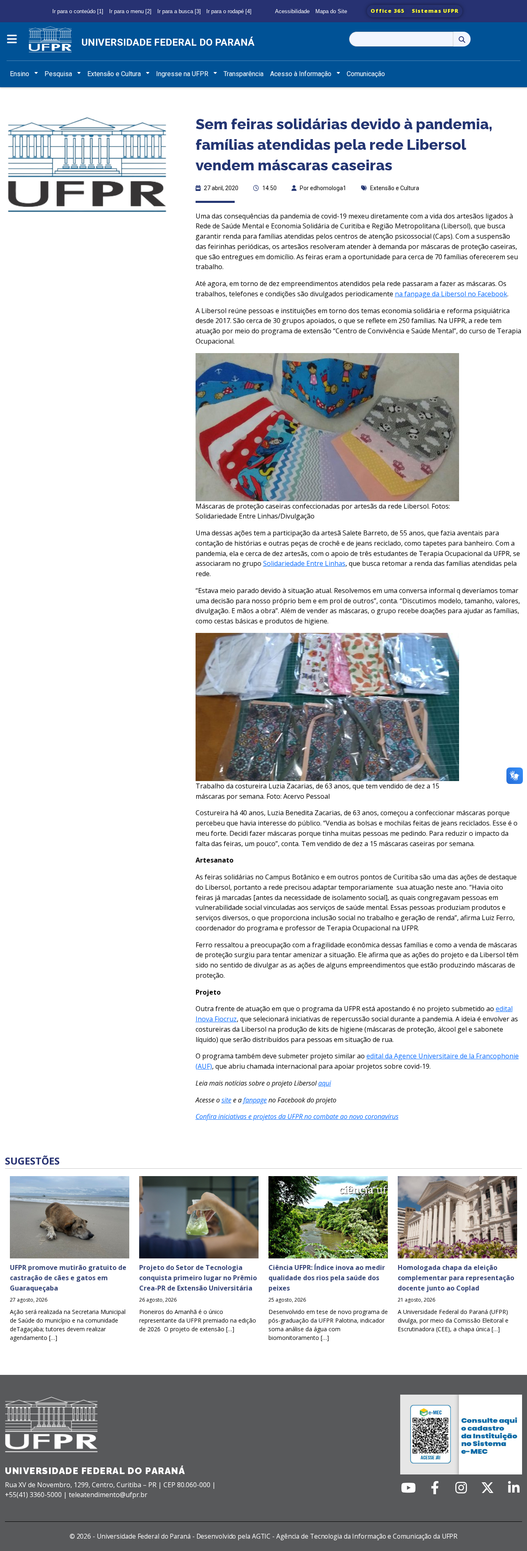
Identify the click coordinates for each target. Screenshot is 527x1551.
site (226, 1100)
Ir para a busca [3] (179, 11)
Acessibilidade (292, 11)
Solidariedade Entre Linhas (304, 563)
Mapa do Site (331, 11)
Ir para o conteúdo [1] (77, 11)
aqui (324, 1083)
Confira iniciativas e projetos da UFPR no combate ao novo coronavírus (297, 1116)
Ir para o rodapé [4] (229, 11)
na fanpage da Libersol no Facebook (451, 293)
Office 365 (388, 10)
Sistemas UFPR (435, 10)
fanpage (255, 1100)
